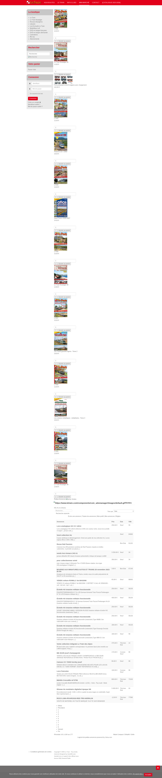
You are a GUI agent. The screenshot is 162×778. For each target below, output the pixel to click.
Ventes (74, 499)
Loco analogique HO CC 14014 (69, 526)
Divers (63, 508)
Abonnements (34, 39)
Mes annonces (109, 516)
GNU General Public (65, 758)
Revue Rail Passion (64, 544)
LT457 (56, 318)
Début (60, 705)
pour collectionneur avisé (67, 560)
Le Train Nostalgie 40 (61, 62)
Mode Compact (118, 734)
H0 (55, 508)
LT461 (56, 29)
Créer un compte (33, 102)
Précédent (61, 708)
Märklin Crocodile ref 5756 (67, 680)
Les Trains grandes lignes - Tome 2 (65, 351)
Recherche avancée (62, 513)
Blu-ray (32, 37)
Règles (118, 516)
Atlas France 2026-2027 (62, 218)
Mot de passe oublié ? (35, 106)
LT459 (56, 185)
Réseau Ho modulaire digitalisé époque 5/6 (74, 689)
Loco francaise (63, 671)
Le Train (60, 2)
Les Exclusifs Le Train (37, 26)
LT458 (56, 251)
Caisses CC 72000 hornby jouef (69, 662)
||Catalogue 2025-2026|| (111, 2)
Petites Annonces (60, 499)
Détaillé (127, 734)
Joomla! (56, 756)
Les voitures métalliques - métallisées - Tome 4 (69, 418)
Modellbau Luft (35, 28)
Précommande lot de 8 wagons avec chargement (70, 85)
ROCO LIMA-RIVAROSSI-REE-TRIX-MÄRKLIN (75, 698)
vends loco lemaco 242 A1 (67, 553)
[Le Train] (34, 2)
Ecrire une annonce (74, 516)
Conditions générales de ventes (40, 752)
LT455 (56, 451)
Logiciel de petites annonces (87, 737)
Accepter (148, 774)
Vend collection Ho (64, 535)
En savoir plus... (138, 774)
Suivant (60, 729)
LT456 (56, 384)
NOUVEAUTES (49, 2)
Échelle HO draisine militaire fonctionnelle (73, 590)
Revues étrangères (36, 22)
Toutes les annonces (89, 516)
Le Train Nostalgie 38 (61, 484)
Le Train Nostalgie (36, 20)
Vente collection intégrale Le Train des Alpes (74, 644)
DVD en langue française (38, 30)
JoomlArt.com (71, 754)
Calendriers (34, 35)
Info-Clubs (71, 2)
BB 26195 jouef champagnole (68, 653)
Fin (59, 731)
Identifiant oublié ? (34, 104)
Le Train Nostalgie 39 (61, 285)
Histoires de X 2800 (60, 151)
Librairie (32, 24)
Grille (132, 734)
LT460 (56, 118)
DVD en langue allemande (39, 32)
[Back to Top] (158, 768)
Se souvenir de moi (36, 93)
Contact (95, 2)
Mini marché (84, 2)
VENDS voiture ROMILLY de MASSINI (71, 580)
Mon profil (100, 516)
